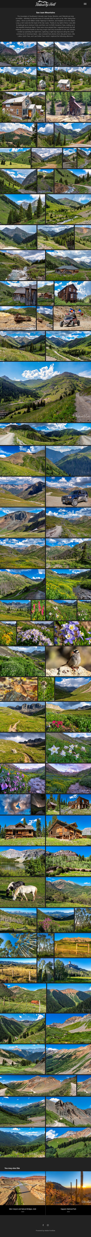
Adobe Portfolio (50, 1230)
